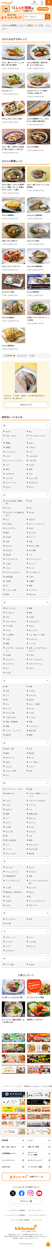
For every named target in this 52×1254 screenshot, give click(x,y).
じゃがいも (33, 639)
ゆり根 (8, 923)
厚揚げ (8, 443)
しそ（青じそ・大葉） (37, 635)
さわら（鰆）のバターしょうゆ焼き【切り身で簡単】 (13, 64)
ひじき (31, 827)
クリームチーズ (12, 559)
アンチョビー (11, 452)
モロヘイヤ (33, 905)
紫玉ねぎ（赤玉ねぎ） (14, 892)
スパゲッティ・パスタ (14, 789)
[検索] (47, 16)
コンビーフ (33, 590)
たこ (7, 695)
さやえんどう (34, 621)
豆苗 (7, 726)
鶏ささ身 (32, 731)
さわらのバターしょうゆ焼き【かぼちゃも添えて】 (37, 92)
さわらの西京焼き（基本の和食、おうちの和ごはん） (37, 64)
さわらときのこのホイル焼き (12, 119)
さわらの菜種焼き (8, 215)
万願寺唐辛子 (11, 876)
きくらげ (32, 533)
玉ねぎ (31, 700)
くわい (8, 568)
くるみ (8, 564)
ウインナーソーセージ (14, 460)
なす (30, 749)
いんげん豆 (33, 456)
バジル (8, 801)
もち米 (8, 901)
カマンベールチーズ (36, 524)
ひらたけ (32, 831)
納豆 (7, 753)
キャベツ (32, 537)
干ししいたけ (11, 854)
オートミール (11, 483)
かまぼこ (9, 524)
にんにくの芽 (11, 771)
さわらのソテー (7, 91)
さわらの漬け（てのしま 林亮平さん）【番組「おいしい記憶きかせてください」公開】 (13, 187)
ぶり (7, 845)
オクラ (31, 487)
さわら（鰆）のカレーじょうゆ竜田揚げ (38, 186)
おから (8, 487)
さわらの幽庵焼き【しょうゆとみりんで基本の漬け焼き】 (38, 120)
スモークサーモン (35, 664)
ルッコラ (9, 942)
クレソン (32, 564)
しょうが (32, 643)
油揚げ (8, 447)
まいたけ (9, 867)
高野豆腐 (9, 577)
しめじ (8, 639)
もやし (8, 905)
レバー (8, 946)
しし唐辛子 (10, 635)
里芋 (30, 613)
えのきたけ (10, 474)
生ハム (31, 758)
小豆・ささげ (11, 436)
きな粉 (8, 537)
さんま (8, 630)
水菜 (30, 876)
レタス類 (32, 942)
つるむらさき (11, 717)
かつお (8, 508)
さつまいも (10, 613)
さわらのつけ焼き (33, 241)
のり (7, 775)
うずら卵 (32, 460)
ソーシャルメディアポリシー (37, 1215)
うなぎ (31, 465)
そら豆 (8, 673)
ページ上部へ (48, 1244)
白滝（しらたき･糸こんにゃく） (38, 649)
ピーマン (32, 823)
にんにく (32, 766)
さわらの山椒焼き (8, 317)
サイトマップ (37, 1220)
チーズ (8, 709)
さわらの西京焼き (33, 292)
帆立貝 (31, 854)
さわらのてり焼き (8, 292)
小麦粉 (31, 581)
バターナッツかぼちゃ (37, 801)
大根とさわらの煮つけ (10, 241)
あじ (30, 431)
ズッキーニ (10, 659)
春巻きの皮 (33, 814)
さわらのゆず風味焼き (35, 266)
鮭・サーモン (11, 608)
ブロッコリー (34, 845)
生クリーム (10, 758)
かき (30, 501)
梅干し (8, 469)
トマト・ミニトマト (13, 731)
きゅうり (9, 546)
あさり (8, 431)
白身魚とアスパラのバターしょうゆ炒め (38, 319)
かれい (31, 528)
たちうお (32, 695)
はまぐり (9, 809)
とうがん (32, 717)
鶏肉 (30, 735)
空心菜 (8, 555)
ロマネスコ (10, 951)
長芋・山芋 (10, 749)
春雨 (7, 814)
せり (7, 668)
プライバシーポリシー (35, 1210)
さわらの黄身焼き (8, 346)
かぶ (7, 520)
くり (30, 555)
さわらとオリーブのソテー (11, 266)
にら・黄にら (34, 762)
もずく (8, 896)
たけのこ (32, 691)
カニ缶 (31, 512)
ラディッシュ (11, 937)
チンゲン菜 (10, 713)
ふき (30, 836)
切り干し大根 (34, 546)
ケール (31, 568)
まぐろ (31, 867)
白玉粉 (8, 655)
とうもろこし (34, 726)
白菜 (30, 789)
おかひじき (33, 483)
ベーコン (9, 849)
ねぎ (30, 771)
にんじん (9, 766)
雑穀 (30, 608)
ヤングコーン (11, 919)
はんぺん (32, 818)
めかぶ (31, 892)
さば (7, 617)
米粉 (30, 586)
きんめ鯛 (32, 550)
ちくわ (31, 709)
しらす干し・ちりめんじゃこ (15, 649)
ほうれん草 (33, 849)
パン (7, 818)
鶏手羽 (8, 735)
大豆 (7, 691)
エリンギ (9, 478)
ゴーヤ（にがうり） (13, 572)
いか (30, 452)
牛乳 (30, 542)
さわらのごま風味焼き (35, 215)
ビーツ (8, 823)
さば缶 (31, 617)
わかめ (31, 964)
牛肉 (7, 542)
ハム (30, 809)
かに (30, 508)
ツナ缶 (31, 713)
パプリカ (32, 805)
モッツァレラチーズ (36, 901)
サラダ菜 (9, 626)
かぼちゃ (32, 520)
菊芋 (7, 533)
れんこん (32, 946)
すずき (31, 655)
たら (7, 704)
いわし (8, 456)
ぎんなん (9, 550)
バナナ (8, 805)
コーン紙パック (35, 572)
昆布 (7, 594)
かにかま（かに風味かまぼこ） (15, 513)
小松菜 (8, 581)
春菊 (7, 643)
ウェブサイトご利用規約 (17, 1210)
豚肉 (30, 840)
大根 (30, 686)
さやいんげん (11, 621)
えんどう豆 (33, 478)
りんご (31, 937)
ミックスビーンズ (12, 881)
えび (30, 474)
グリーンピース (35, 559)
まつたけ (32, 872)
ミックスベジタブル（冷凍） (38, 882)
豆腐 (30, 722)
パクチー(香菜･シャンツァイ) (38, 795)
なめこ (8, 762)
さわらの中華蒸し (33, 147)
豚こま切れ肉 (11, 840)
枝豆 (30, 469)
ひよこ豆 (9, 831)
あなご (31, 443)
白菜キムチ (10, 793)
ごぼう (31, 577)
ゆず (30, 919)
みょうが (32, 888)
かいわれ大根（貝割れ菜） (14, 502)
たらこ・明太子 (35, 704)
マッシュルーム (12, 872)
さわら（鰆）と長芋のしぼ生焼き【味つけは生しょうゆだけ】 (13, 148)
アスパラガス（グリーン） (37, 437)
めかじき (32, 594)
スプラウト (10, 664)
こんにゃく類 (11, 590)
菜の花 (31, 753)
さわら (31, 626)
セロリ (31, 668)
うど (7, 465)
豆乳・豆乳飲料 (12, 722)
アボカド (32, 447)
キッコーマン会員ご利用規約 (20, 1220)
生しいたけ (33, 630)
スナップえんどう (35, 659)
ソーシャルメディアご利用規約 (15, 1215)
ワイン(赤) (10, 964)
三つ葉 (8, 888)
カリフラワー (11, 528)
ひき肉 (8, 827)
